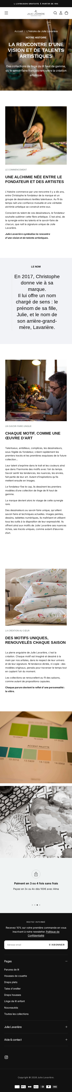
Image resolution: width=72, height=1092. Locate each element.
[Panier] (66, 13)
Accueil (19, 31)
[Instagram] (6, 1057)
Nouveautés (11, 1007)
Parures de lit (11, 969)
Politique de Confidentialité (43, 933)
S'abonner (57, 945)
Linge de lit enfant (14, 1001)
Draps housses (12, 994)
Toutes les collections (16, 1013)
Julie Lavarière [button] (12, 1027)
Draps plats (10, 982)
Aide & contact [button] (12, 1039)
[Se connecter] (61, 13)
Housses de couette (15, 975)
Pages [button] (8, 961)
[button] (6, 13)
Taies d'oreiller (12, 988)
